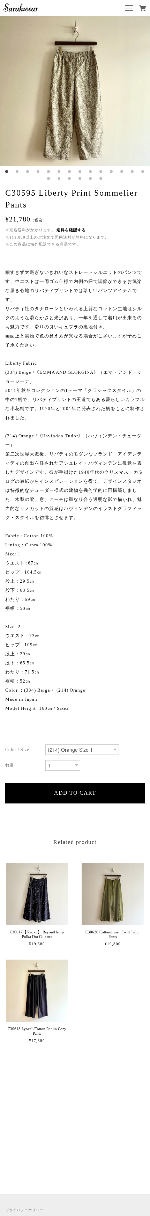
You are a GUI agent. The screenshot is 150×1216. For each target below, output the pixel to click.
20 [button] (101, 178)
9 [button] (90, 171)
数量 (22, 766)
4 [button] (38, 171)
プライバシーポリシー (24, 1210)
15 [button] (48, 178)
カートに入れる (75, 793)
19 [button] (90, 178)
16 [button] (59, 178)
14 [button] (143, 171)
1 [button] (6, 171)
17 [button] (69, 178)
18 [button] (80, 178)
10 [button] (101, 171)
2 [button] (17, 171)
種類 (22, 750)
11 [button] (111, 171)
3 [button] (27, 171)
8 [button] (80, 171)
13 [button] (132, 171)
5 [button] (48, 171)
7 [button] (69, 171)
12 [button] (122, 171)
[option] (75, 91)
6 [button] (59, 171)
